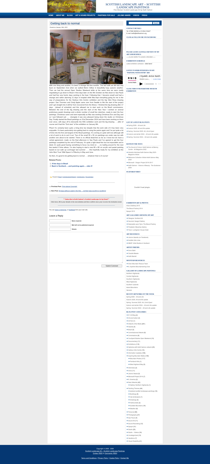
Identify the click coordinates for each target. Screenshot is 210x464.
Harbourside (134, 403)
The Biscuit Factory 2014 (134, 208)
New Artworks (132, 382)
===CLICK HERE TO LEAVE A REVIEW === (140, 57)
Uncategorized (133, 435)
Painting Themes (133, 388)
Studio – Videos (133, 432)
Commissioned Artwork (69, 177)
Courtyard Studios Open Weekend (139, 338)
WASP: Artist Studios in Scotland (138, 243)
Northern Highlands (132, 273)
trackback (72, 210)
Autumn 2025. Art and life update (139, 128)
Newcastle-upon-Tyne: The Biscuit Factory (142, 224)
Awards (130, 327)
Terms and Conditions (89, 458)
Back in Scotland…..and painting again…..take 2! (72, 166)
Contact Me (125, 458)
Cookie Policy (114, 458)
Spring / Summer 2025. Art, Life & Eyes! (141, 131)
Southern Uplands (132, 284)
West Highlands (131, 282)
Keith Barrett (132, 256)
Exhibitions (132, 344)
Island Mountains (132, 287)
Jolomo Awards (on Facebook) (138, 237)
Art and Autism (133, 318)
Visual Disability (133, 441)
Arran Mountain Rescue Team (138, 264)
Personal (131, 412)
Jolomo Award (124, 15)
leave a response (60, 210)
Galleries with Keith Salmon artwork (140, 347)
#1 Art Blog (132, 315)
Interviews (131, 368)
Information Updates (135, 353)
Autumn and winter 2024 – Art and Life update (143, 134)
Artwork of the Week (134, 324)
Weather (133, 408)
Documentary (89, 177)
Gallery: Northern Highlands (139, 385)
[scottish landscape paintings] (71, 12)
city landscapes (135, 397)
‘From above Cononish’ (69, 186)
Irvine (130, 371)
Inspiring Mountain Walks (136, 356)
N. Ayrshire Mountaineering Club (139, 266)
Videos (136, 15)
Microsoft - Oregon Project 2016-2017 (140, 162)
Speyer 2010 (130, 211)
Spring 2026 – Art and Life (136, 125)
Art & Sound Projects (85, 15)
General (129, 290)
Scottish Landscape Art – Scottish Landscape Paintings (133, 5)
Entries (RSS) (98, 453)
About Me (60, 15)
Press (144, 15)
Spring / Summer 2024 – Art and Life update (142, 137)
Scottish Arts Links (134, 240)
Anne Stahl (132, 250)
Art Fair (130, 321)
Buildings (133, 394)
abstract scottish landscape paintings (142, 391)
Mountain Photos (135, 358)
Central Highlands (132, 276)
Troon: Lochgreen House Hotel (138, 230)
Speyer (130, 426)
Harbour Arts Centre (134, 350)
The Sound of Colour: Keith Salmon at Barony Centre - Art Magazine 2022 (143, 148)
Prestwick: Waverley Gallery (137, 227)
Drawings (133, 400)
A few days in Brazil (60, 164)
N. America (132, 379)
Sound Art (131, 421)
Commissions (81, 177)
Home (51, 15)
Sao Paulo (131, 418)
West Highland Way (136, 364)
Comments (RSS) (111, 453)
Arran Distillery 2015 (133, 205)
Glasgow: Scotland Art (135, 218)
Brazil (60, 177)
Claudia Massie (133, 253)
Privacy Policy (103, 458)
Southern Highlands (133, 279)
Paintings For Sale (106, 15)
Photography (132, 415)
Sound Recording (134, 423)
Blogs (70, 15)
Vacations (131, 438)
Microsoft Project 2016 (135, 376)
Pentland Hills (134, 361)
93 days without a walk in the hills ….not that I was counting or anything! (82, 191)
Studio (130, 429)
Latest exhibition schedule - (139, 64)
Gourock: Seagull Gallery (136, 221)
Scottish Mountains (136, 405)
